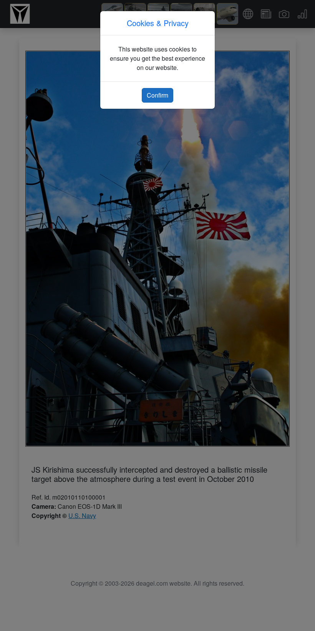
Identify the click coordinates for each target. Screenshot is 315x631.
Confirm (157, 95)
